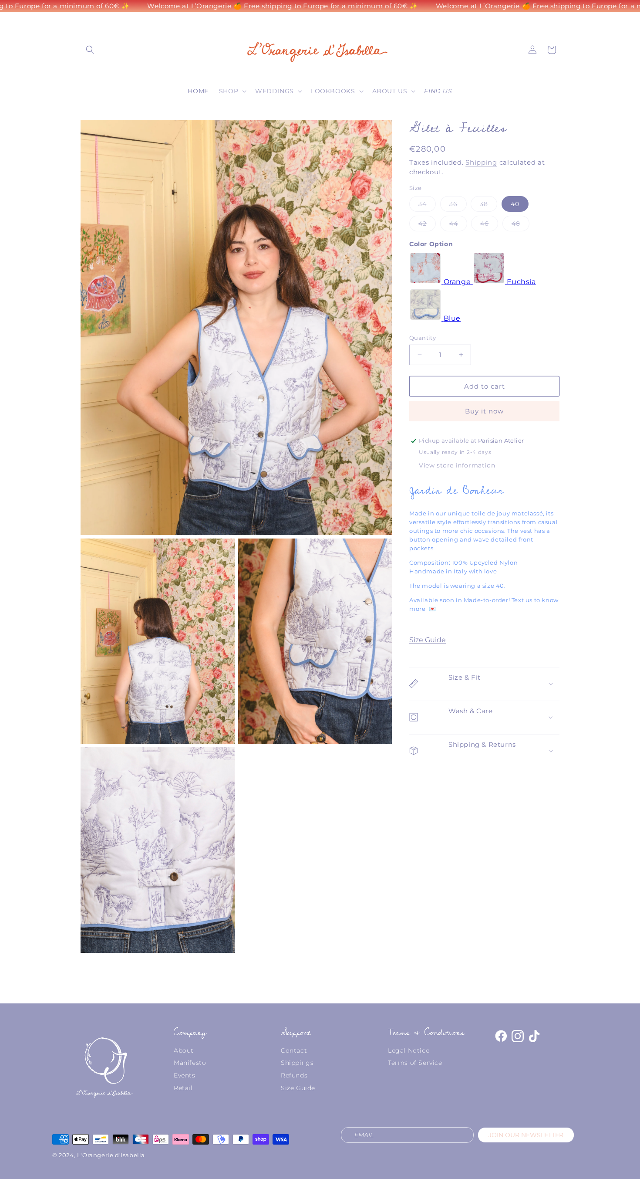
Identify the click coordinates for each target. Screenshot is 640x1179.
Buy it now (484, 411)
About (184, 1050)
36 (458, 205)
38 (488, 205)
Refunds (294, 1075)
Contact (294, 1050)
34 (427, 205)
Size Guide (427, 639)
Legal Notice (408, 1050)
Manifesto (190, 1063)
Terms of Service (415, 1063)
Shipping (481, 162)
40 (515, 203)
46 (489, 225)
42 (427, 225)
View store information (457, 465)
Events (184, 1075)
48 (520, 225)
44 (458, 225)
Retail (183, 1088)
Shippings (297, 1063)
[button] (90, 49)
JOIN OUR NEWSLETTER (525, 1135)
